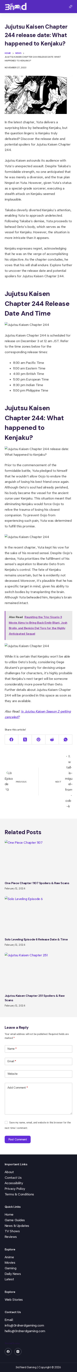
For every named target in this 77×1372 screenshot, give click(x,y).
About (9, 1172)
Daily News (13, 1274)
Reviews (11, 1237)
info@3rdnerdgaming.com (24, 1325)
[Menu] (70, 6)
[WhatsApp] (65, 739)
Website (12, 1073)
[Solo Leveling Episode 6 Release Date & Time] (39, 915)
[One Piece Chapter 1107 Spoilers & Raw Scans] (39, 859)
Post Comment (17, 1139)
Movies (10, 1263)
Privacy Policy (15, 1189)
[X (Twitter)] (25, 739)
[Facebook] (11, 739)
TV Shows (12, 1231)
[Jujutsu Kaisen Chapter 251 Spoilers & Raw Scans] (39, 972)
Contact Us (13, 1178)
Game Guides (15, 1220)
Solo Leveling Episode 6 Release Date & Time (36, 939)
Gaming (10, 1268)
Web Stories (14, 1300)
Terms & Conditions (19, 1194)
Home (9, 1214)
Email (11, 1061)
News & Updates (17, 1226)
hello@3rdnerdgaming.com (25, 1331)
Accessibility (14, 1183)
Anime (9, 1257)
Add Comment (17, 1087)
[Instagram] (17, 1351)
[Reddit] (52, 739)
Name (11, 1048)
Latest (9, 1279)
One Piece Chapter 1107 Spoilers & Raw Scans (37, 883)
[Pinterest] (38, 739)
